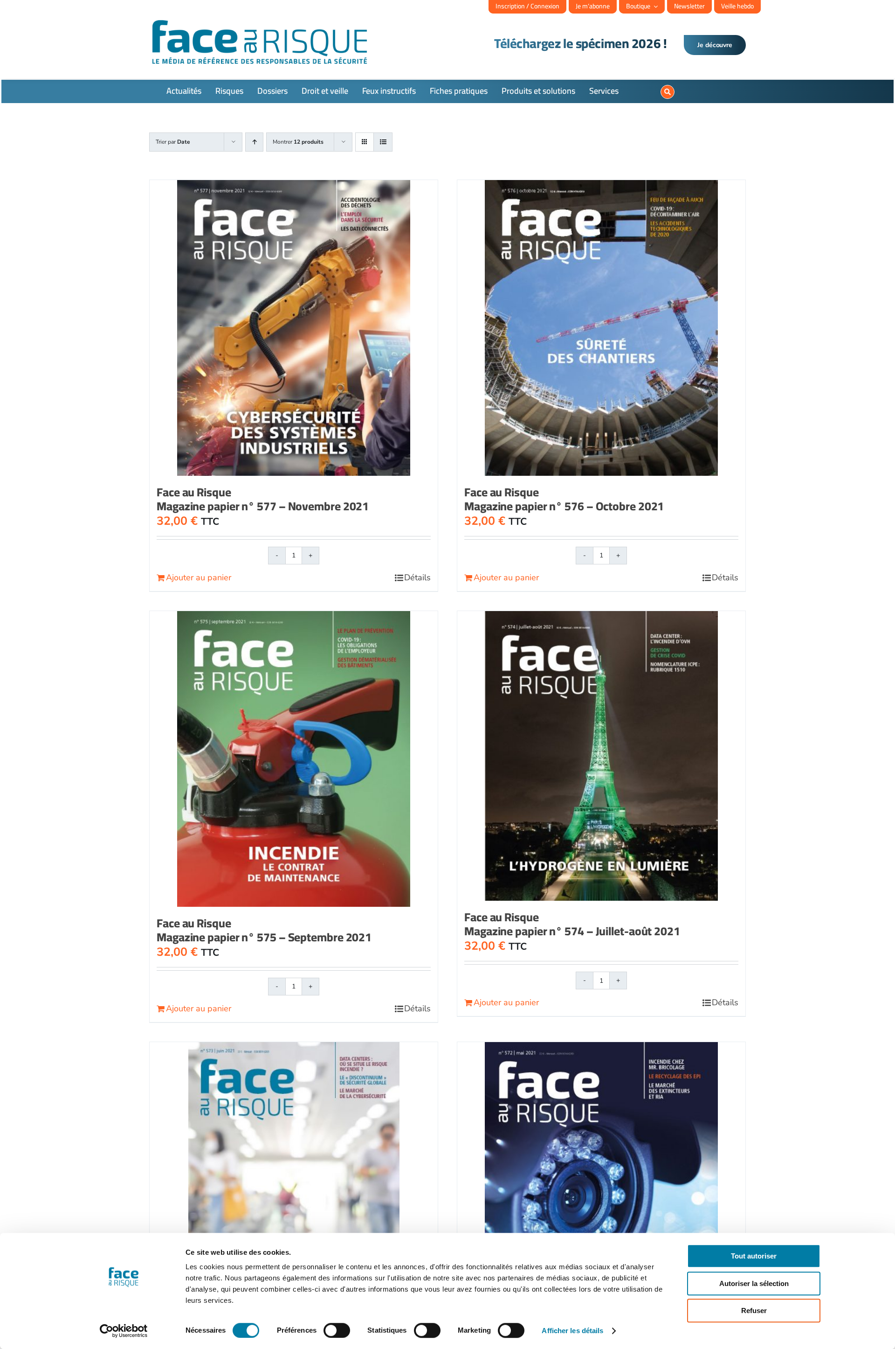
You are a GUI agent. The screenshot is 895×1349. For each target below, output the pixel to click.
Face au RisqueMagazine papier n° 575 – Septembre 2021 (264, 930)
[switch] (337, 1330)
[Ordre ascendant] (254, 142)
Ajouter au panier (198, 577)
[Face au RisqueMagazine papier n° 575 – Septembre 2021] (294, 759)
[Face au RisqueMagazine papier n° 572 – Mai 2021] (601, 1192)
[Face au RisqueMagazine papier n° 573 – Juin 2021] (294, 1178)
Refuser (754, 1310)
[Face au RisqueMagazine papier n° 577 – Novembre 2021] (294, 328)
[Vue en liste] (383, 142)
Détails (417, 577)
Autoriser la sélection (754, 1283)
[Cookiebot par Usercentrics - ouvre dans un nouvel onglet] (124, 1331)
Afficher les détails (572, 1331)
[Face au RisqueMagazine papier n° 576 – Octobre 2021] (601, 328)
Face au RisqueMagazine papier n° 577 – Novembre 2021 (263, 499)
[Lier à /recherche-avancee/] (668, 92)
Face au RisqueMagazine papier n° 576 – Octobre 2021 (564, 499)
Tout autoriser (754, 1256)
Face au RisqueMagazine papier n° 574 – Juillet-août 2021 (572, 924)
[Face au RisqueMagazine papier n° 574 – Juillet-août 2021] (601, 756)
